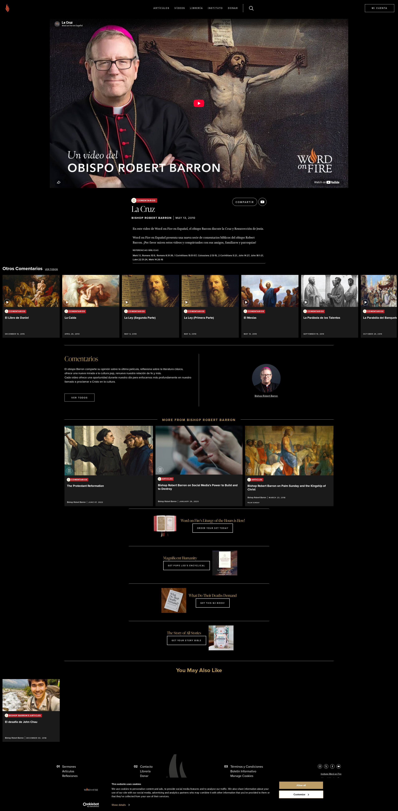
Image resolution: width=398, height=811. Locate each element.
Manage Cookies (241, 776)
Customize (299, 794)
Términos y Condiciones (246, 766)
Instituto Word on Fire (331, 773)
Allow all (301, 785)
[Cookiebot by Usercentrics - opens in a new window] (91, 805)
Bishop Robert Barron (152, 218)
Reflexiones (70, 776)
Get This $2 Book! (212, 603)
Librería (196, 8)
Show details (119, 805)
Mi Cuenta (379, 8)
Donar (233, 8)
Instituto (215, 8)
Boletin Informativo (243, 771)
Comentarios (146, 200)
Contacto (146, 766)
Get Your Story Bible (186, 640)
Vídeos (179, 8)
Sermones (69, 766)
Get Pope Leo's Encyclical (186, 565)
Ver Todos (51, 269)
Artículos (161, 8)
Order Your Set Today (212, 528)
